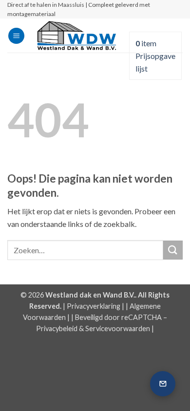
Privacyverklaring (93, 306)
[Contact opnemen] (162, 383)
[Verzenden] (173, 250)
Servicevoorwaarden (117, 328)
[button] (16, 36)
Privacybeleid (56, 328)
